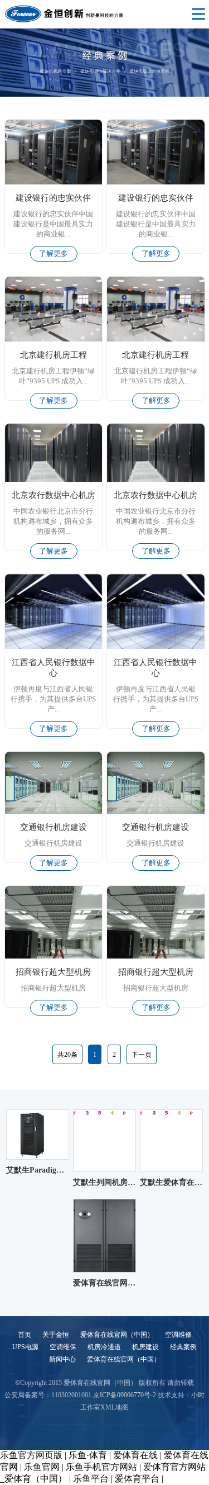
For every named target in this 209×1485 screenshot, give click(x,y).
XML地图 (114, 1407)
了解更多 (53, 253)
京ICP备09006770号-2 (124, 1395)
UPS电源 (25, 1347)
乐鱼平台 (91, 1478)
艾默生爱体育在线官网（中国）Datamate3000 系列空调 (171, 1182)
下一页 (142, 1055)
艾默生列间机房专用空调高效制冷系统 (104, 1182)
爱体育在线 (135, 1455)
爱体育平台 (137, 1478)
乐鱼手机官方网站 (101, 1467)
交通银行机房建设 (53, 827)
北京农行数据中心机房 (53, 495)
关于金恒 (55, 1335)
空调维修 (178, 1335)
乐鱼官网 (42, 1467)
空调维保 (63, 1347)
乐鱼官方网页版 (31, 1455)
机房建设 (145, 1347)
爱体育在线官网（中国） (104, 1283)
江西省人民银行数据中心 (53, 667)
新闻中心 (62, 1359)
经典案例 (183, 1347)
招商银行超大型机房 (53, 971)
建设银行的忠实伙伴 (53, 197)
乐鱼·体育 (88, 1455)
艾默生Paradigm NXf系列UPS (37, 1170)
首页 (24, 1335)
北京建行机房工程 (53, 354)
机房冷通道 (104, 1347)
